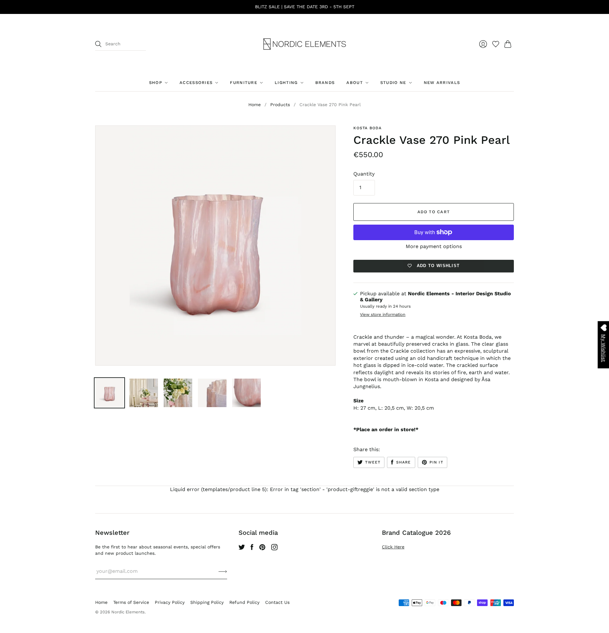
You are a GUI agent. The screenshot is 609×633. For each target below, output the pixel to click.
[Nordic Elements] (305, 44)
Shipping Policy (207, 602)
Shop (155, 82)
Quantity (364, 174)
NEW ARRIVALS (442, 82)
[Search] (98, 44)
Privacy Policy (170, 602)
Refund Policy (244, 602)
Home (254, 104)
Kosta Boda (367, 128)
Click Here (393, 546)
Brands (325, 82)
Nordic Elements (128, 612)
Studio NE (393, 82)
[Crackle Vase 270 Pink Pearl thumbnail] (109, 393)
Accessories (196, 82)
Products (280, 104)
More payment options (434, 246)
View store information (382, 314)
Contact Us (277, 602)
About (354, 82)
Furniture (243, 82)
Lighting (286, 82)
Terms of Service (131, 602)
